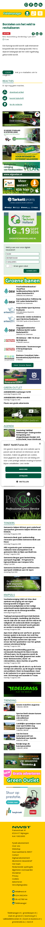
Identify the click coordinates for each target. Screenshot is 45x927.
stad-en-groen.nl (15, 916)
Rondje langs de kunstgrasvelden (23, 745)
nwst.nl (30, 922)
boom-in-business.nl (31, 919)
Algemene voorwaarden (22, 870)
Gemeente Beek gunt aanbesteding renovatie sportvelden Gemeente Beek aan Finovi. (22, 539)
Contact (15, 855)
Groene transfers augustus (28, 705)
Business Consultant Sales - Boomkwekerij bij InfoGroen (28, 356)
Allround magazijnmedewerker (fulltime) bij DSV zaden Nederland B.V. (26, 328)
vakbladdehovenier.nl (12, 919)
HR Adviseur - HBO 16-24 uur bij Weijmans (28, 339)
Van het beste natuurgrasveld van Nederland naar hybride (26, 735)
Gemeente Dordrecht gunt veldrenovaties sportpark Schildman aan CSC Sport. (21, 568)
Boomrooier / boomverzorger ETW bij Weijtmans (28, 347)
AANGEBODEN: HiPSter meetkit (17, 397)
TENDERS (9, 523)
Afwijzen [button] (23, 475)
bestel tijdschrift (17, 98)
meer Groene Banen (22, 365)
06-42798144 (21, 899)
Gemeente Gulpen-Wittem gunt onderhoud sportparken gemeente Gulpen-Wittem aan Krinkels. (22, 529)
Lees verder (24, 463)
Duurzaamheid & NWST (22, 852)
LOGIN (8, 72)
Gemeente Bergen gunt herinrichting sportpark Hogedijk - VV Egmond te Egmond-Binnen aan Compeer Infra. (19, 559)
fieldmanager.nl (14, 913)
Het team (16, 864)
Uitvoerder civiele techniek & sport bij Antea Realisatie (28, 318)
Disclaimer (16, 873)
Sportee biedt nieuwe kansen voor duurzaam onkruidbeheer (28, 715)
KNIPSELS (9, 594)
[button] (22, 481)
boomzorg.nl (30, 916)
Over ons (16, 846)
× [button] (40, 444)
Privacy (15, 876)
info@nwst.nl (20, 891)
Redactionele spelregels (22, 867)
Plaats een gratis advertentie (16, 403)
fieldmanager (21, 903)
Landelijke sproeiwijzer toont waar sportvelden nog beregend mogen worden (28, 725)
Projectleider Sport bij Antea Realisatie (28, 308)
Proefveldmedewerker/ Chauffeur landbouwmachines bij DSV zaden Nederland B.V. (27, 290)
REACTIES (8, 81)
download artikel (17, 92)
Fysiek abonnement (20, 843)
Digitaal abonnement (21, 858)
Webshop (16, 849)
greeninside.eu (18, 922)
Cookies (15, 879)
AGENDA (9, 426)
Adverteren (17, 882)
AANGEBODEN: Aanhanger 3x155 (17, 392)
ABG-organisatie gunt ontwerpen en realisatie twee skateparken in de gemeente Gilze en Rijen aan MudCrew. (20, 549)
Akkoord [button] (23, 469)
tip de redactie (16, 104)
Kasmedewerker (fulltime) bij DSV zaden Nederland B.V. (28, 300)
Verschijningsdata (19, 885)
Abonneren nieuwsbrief (22, 861)
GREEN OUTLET (13, 387)
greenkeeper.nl (29, 913)
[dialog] (22, 463)
